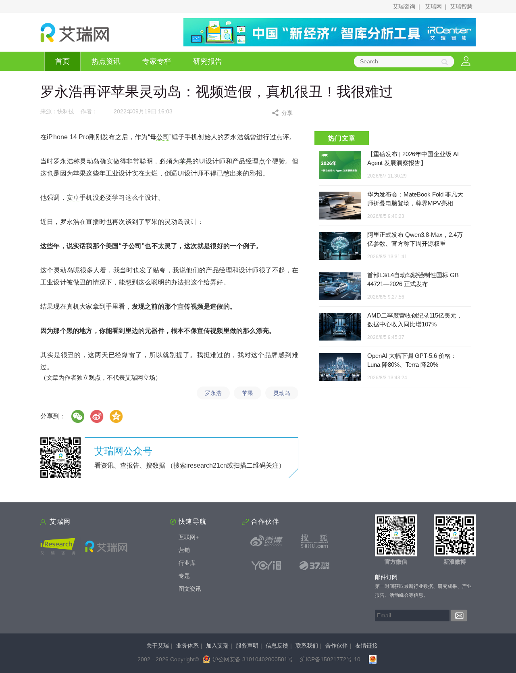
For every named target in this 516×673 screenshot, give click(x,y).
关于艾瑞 (157, 645)
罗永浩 (213, 393)
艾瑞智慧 (461, 6)
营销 (184, 550)
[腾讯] (116, 416)
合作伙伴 (336, 645)
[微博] (97, 416)
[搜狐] (314, 541)
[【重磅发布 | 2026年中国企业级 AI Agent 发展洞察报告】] (340, 165)
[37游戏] (314, 565)
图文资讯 (190, 588)
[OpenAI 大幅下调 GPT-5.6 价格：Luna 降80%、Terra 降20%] (340, 367)
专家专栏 (156, 61)
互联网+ (189, 537)
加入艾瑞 (217, 645)
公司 (162, 137)
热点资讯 (106, 61)
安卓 (73, 197)
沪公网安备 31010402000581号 (252, 659)
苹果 (186, 161)
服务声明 (247, 645)
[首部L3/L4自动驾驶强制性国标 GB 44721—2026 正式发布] (340, 286)
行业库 (187, 563)
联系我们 (306, 645)
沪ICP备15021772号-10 (330, 659)
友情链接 (366, 645)
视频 (197, 306)
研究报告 (207, 61)
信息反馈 (277, 645)
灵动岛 (281, 393)
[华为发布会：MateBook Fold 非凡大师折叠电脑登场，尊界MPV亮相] (340, 206)
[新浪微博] (266, 541)
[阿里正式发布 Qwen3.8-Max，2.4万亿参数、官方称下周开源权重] (340, 246)
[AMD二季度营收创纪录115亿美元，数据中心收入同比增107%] (340, 327)
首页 (62, 61)
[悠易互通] (266, 565)
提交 (459, 615)
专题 (184, 576)
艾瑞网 (433, 6)
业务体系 (187, 645)
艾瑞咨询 (404, 6)
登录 (466, 61)
